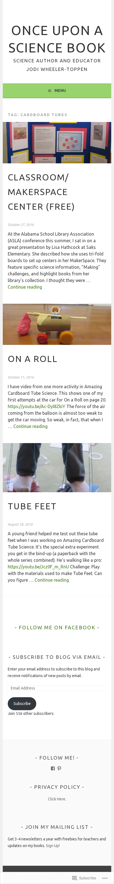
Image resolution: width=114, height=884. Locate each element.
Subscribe (22, 703)
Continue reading (25, 286)
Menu (60, 90)
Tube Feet (32, 506)
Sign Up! (53, 845)
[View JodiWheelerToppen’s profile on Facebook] (53, 768)
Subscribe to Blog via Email (57, 657)
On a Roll (33, 359)
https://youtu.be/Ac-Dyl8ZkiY (36, 406)
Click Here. (57, 799)
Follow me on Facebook (57, 627)
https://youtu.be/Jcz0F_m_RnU (38, 566)
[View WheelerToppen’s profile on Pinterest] (59, 768)
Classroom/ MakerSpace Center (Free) (41, 191)
